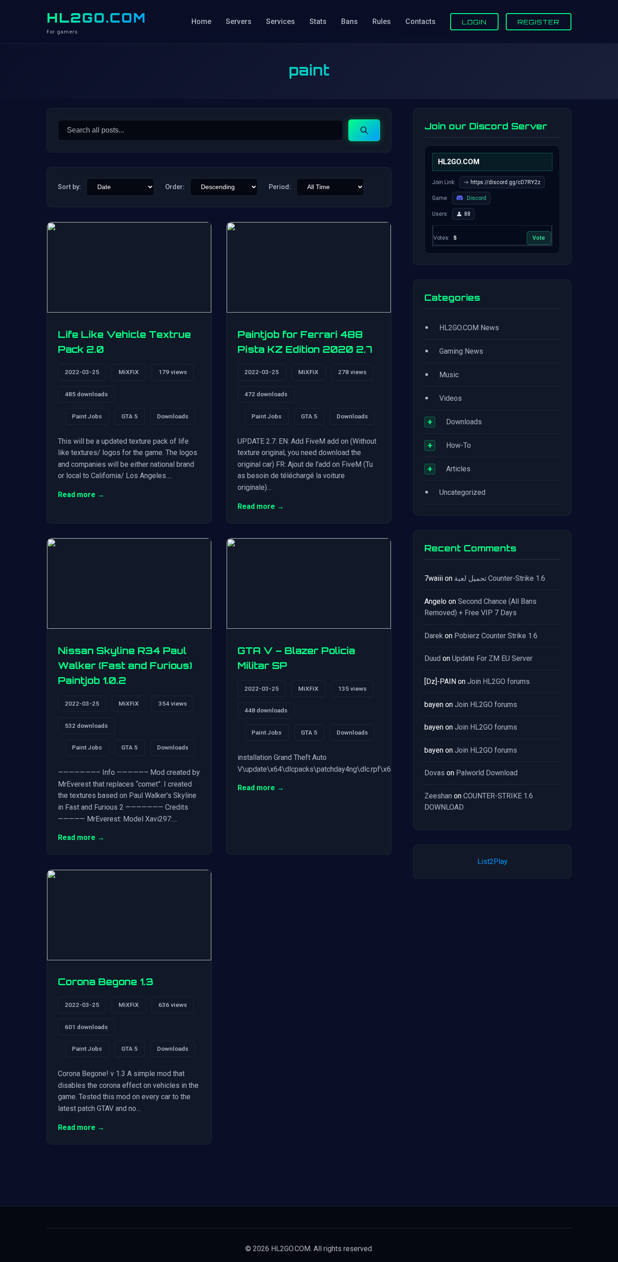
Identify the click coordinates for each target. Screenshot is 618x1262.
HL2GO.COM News (469, 327)
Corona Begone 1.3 (105, 981)
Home (201, 21)
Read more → (81, 494)
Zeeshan (438, 796)
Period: (280, 187)
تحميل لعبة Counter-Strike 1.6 (499, 578)
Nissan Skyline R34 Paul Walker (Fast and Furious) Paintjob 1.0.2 (125, 666)
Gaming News (461, 351)
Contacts (420, 21)
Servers (239, 21)
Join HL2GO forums (498, 681)
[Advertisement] (492, 971)
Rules (381, 21)
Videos (450, 398)
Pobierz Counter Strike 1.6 (495, 635)
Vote (538, 238)
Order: (175, 187)
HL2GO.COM (96, 17)
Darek (433, 635)
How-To (458, 445)
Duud (432, 658)
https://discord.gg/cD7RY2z (506, 182)
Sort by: (69, 187)
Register (539, 22)
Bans (349, 21)
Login (474, 22)
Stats (318, 21)
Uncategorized (462, 492)
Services (280, 21)
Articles (458, 469)
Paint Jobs (87, 416)
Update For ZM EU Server (492, 658)
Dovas (434, 773)
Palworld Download (487, 773)
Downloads (172, 416)
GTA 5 (129, 416)
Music (449, 374)
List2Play (492, 861)
